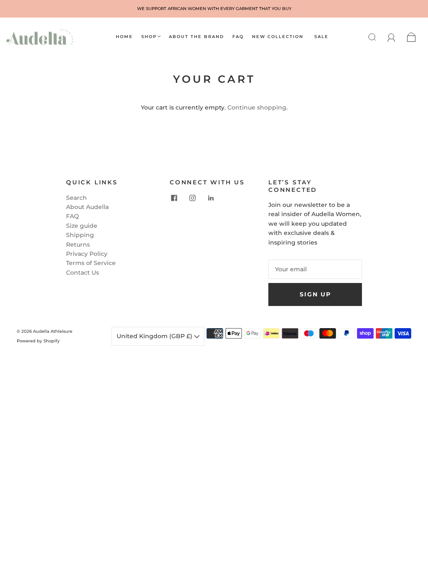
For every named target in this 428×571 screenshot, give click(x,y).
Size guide (81, 225)
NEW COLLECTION (277, 36)
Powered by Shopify (38, 341)
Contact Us (82, 272)
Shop (149, 36)
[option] (214, 8)
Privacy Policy (86, 253)
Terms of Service (91, 263)
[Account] (391, 36)
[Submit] (377, 37)
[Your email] (315, 269)
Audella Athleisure (52, 331)
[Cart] (411, 36)
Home (124, 36)
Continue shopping (256, 107)
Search (76, 197)
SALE (321, 36)
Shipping (80, 235)
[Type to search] (370, 37)
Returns (78, 244)
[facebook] (174, 198)
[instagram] (192, 198)
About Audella (87, 207)
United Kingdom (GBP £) (155, 336)
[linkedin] (210, 198)
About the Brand (196, 36)
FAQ (238, 36)
